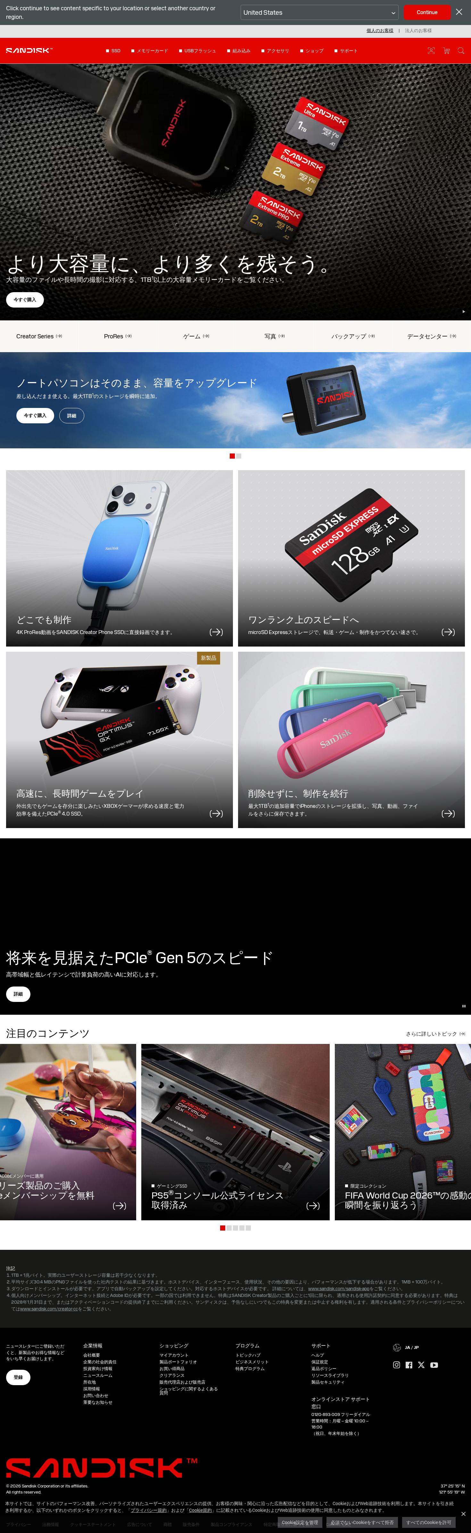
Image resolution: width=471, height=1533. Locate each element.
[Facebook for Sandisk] (409, 1365)
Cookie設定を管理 (300, 1522)
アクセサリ (278, 50)
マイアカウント (174, 1355)
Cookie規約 (200, 1510)
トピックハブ (248, 1355)
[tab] (232, 456)
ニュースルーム (97, 1375)
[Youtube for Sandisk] (434, 1365)
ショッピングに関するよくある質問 (189, 1391)
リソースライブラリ (330, 1375)
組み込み (242, 50)
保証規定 (319, 1362)
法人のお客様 (418, 30)
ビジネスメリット (252, 1362)
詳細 (71, 416)
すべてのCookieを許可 (428, 1522)
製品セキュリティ (328, 1382)
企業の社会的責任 (100, 1362)
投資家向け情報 (97, 1368)
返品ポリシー (323, 1368)
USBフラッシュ (200, 50)
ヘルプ (317, 1355)
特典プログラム (250, 1368)
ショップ (315, 50)
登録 (18, 1377)
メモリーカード (152, 50)
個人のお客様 (380, 30)
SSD (116, 50)
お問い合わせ (95, 1395)
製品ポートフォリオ (178, 1362)
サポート (349, 50)
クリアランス (172, 1375)
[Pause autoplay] (464, 312)
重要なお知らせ (97, 1402)
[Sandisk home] (29, 50)
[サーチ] (461, 51)
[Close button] (459, 12)
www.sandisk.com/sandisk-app (338, 1289)
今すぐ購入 (25, 299)
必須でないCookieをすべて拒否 (362, 1522)
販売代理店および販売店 (182, 1382)
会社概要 (91, 1355)
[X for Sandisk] (421, 1365)
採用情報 (91, 1389)
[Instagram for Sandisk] (397, 1365)
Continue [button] (427, 12)
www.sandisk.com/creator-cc (49, 1309)
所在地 (89, 1382)
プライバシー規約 (149, 1510)
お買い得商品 (172, 1368)
